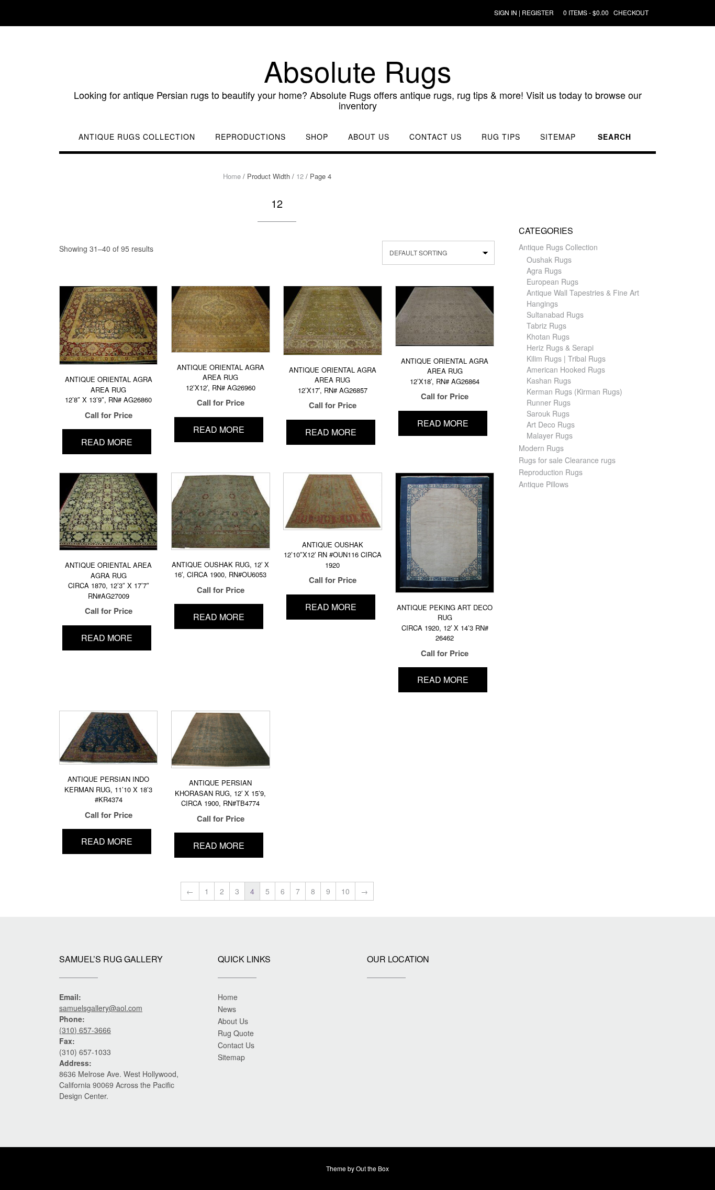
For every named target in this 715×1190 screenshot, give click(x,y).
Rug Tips (501, 137)
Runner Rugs (549, 402)
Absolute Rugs (358, 70)
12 (300, 176)
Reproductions (250, 137)
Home (232, 176)
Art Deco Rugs (551, 424)
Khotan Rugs (548, 336)
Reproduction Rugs (551, 472)
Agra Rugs (544, 270)
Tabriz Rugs (546, 325)
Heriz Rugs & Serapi (560, 347)
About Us (368, 137)
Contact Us (435, 137)
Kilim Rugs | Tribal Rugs (566, 358)
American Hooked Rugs (566, 369)
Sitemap (558, 137)
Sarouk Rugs (548, 413)
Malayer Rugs (550, 435)
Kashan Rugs (549, 380)
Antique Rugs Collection (137, 137)
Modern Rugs (541, 448)
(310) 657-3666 (85, 1030)
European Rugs (552, 281)
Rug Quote (236, 1033)
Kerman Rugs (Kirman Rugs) (574, 391)
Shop (317, 137)
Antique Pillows (543, 484)
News (227, 1009)
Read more (106, 442)
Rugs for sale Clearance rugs (567, 460)
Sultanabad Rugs (555, 314)
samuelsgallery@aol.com (100, 1008)
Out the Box (372, 1168)
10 (345, 891)
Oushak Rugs (549, 259)
